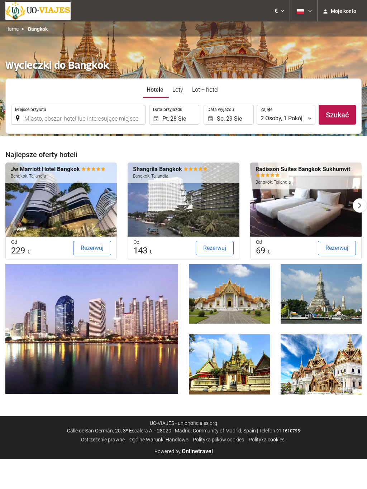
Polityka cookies (267, 439)
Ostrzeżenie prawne (103, 439)
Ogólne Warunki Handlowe (158, 439)
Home (12, 29)
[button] (279, 10)
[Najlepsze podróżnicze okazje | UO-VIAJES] (38, 10)
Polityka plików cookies (218, 439)
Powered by (183, 451)
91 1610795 (288, 431)
